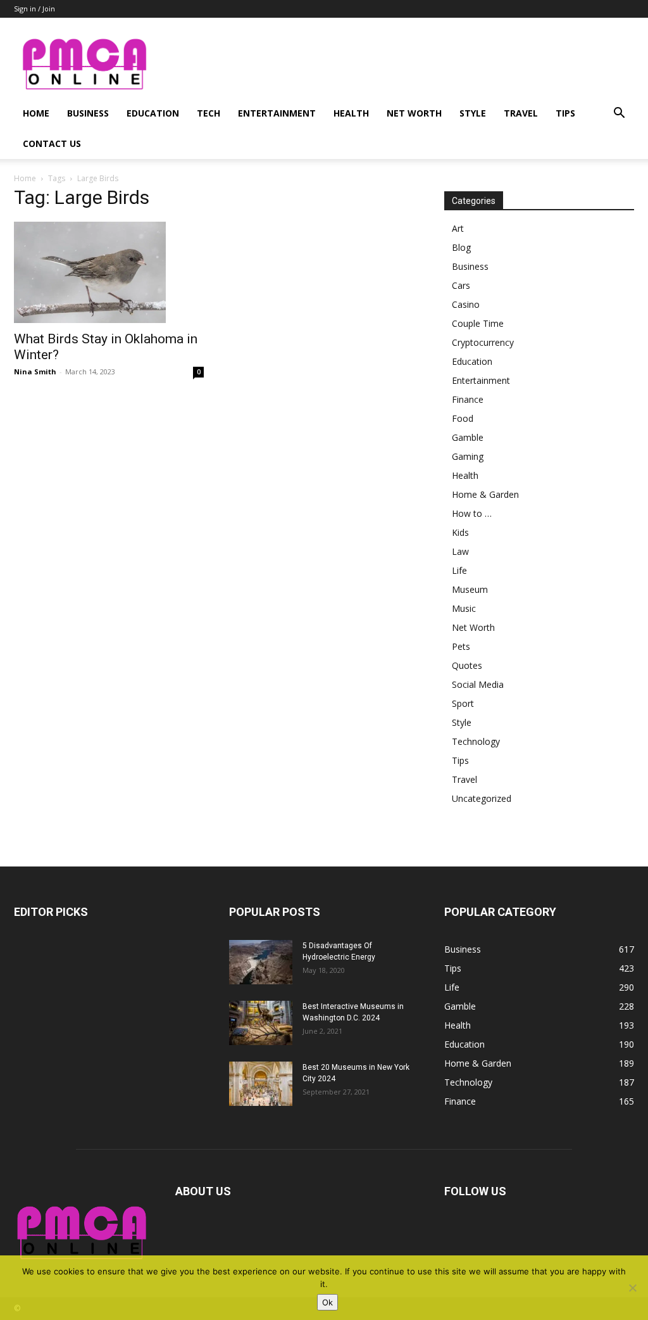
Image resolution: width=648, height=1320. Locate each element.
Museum (470, 589)
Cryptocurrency (483, 342)
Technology (476, 741)
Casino (466, 304)
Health (351, 113)
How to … (472, 513)
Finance (467, 399)
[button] (619, 114)
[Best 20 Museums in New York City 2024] (260, 1084)
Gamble (467, 437)
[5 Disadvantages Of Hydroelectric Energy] (260, 962)
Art (458, 228)
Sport (463, 703)
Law (460, 551)
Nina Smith (35, 371)
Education (153, 113)
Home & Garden (485, 494)
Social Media (478, 684)
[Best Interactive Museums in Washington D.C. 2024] (260, 1023)
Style (472, 113)
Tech (208, 113)
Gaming (467, 456)
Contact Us (52, 143)
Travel (521, 113)
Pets (461, 646)
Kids (460, 532)
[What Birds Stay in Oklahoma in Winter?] (109, 272)
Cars (461, 285)
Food (462, 418)
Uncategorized (481, 798)
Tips (565, 113)
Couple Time (478, 323)
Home (36, 113)
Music (464, 608)
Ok (327, 1302)
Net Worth (414, 113)
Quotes (467, 665)
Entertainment (277, 113)
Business (88, 113)
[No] (632, 1287)
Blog (461, 247)
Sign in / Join (34, 8)
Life (459, 570)
